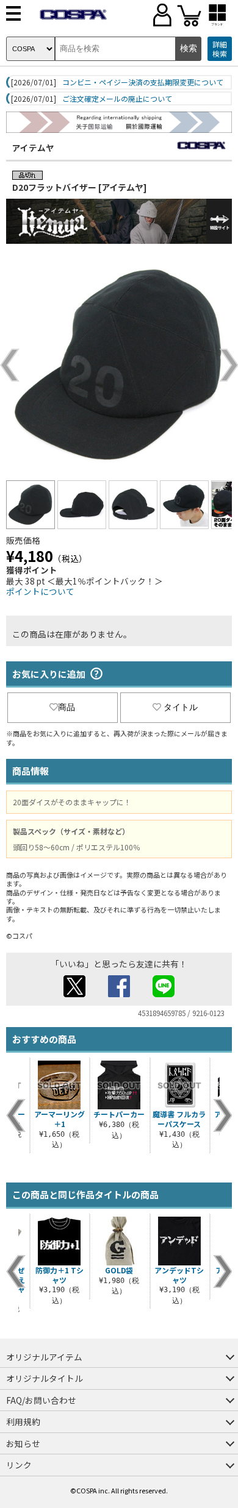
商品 (66, 707)
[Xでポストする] (74, 993)
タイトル (181, 707)
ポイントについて (40, 591)
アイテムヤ (33, 147)
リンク (19, 1465)
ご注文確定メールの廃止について (117, 99)
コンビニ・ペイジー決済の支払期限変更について (142, 82)
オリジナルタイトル (44, 1378)
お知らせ (23, 1443)
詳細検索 (219, 49)
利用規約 (23, 1421)
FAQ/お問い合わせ (41, 1400)
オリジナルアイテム (44, 1357)
